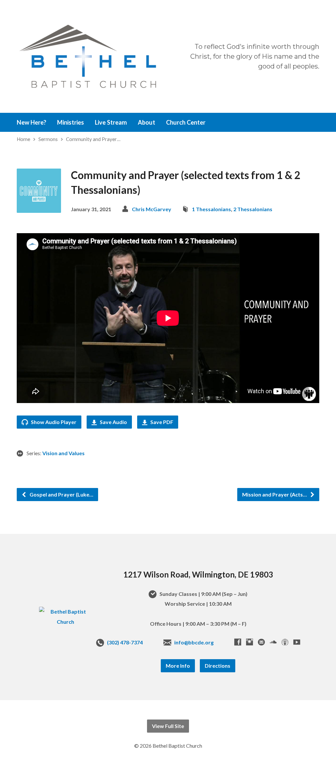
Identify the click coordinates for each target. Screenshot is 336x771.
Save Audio (113, 422)
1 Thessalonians (211, 209)
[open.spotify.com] (261, 642)
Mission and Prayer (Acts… (275, 494)
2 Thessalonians (252, 209)
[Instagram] (249, 642)
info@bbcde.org (194, 642)
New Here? (31, 122)
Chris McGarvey (151, 209)
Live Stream (111, 122)
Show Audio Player (53, 422)
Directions (217, 665)
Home (23, 139)
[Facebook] (237, 642)
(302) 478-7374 (125, 642)
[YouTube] (296, 642)
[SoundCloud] (273, 642)
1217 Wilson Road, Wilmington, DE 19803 (198, 574)
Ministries (70, 122)
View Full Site (168, 726)
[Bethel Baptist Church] (65, 622)
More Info (178, 665)
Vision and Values (63, 453)
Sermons (48, 139)
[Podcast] (285, 642)
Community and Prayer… (93, 139)
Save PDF (161, 422)
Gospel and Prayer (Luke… (61, 494)
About (146, 122)
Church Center (185, 122)
